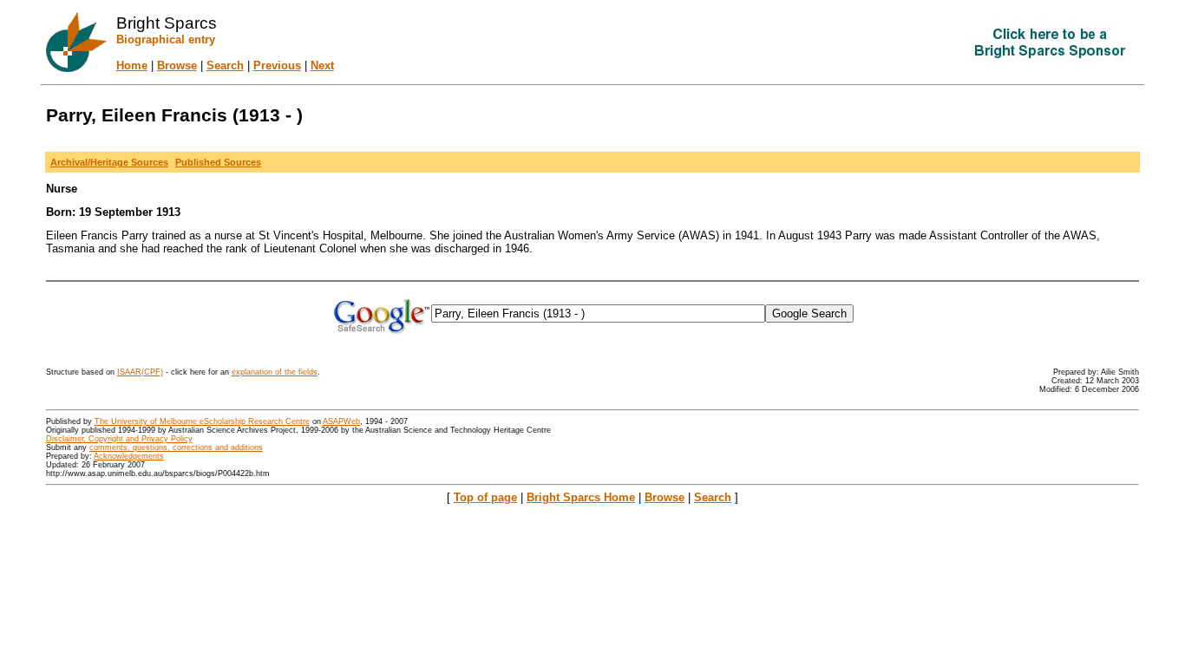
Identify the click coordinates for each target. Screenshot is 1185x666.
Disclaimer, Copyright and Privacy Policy (119, 438)
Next (322, 65)
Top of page (485, 497)
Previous (277, 65)
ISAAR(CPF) (140, 372)
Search (225, 65)
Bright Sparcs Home (581, 497)
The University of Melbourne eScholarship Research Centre (202, 421)
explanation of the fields (275, 372)
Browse (177, 65)
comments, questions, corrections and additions (176, 447)
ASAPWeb (341, 421)
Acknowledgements (129, 456)
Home (131, 65)
